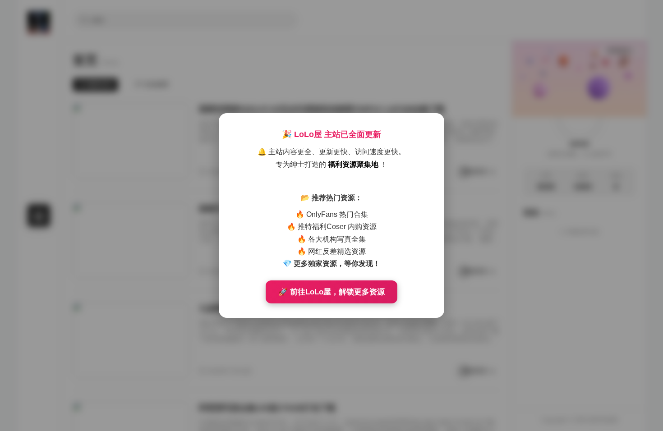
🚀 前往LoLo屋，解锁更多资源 (331, 292)
